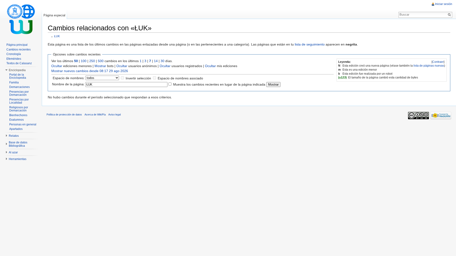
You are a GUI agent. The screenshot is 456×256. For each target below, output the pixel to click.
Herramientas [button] (17, 159)
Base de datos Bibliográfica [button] (18, 144)
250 (92, 61)
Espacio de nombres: (69, 78)
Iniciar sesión (443, 4)
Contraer (438, 62)
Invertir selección (138, 78)
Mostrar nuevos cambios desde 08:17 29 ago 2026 (89, 71)
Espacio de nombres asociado (180, 78)
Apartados (16, 129)
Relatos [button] (14, 135)
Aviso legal (114, 114)
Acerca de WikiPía (95, 114)
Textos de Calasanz (19, 63)
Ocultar (56, 66)
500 (101, 61)
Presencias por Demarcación (19, 93)
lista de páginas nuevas (428, 65)
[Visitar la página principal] (21, 19)
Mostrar (100, 66)
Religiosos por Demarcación (18, 109)
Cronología (13, 54)
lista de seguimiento (310, 44)
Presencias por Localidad (19, 101)
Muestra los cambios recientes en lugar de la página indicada (219, 84)
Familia (14, 82)
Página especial (54, 15)
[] (438, 62)
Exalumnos (16, 119)
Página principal (17, 44)
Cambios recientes (18, 49)
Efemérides (13, 58)
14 (156, 61)
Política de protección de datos (64, 114)
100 (83, 61)
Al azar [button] (13, 152)
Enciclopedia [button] (17, 70)
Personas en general (22, 124)
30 (162, 61)
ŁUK (57, 36)
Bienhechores (18, 115)
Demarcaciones (19, 87)
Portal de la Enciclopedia (17, 76)
